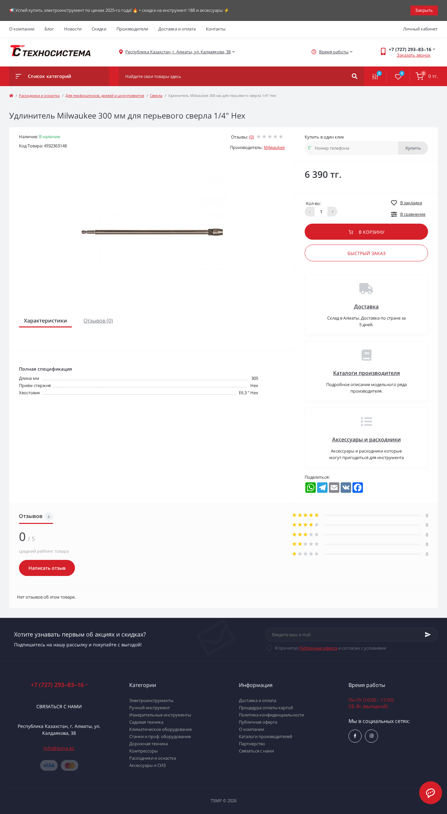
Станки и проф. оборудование (160, 736)
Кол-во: (313, 203)
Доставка (366, 306)
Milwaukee (274, 147)
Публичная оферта (318, 648)
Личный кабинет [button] (420, 29)
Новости (72, 29)
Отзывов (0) (98, 320)
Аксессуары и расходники (366, 439)
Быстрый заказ (366, 253)
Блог (49, 29)
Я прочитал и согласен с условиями (330, 648)
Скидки (99, 29)
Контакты (215, 29)
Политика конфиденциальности (271, 715)
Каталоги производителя (366, 373)
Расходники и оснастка (39, 95)
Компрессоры (143, 751)
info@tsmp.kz (59, 748)
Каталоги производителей (265, 736)
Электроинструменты (151, 700)
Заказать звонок (414, 55)
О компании (21, 29)
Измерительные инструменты (160, 715)
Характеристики (45, 320)
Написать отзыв (46, 568)
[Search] (354, 76)
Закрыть (424, 10)
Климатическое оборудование (160, 729)
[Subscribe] (428, 634)
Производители (132, 29)
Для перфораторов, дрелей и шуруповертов (104, 95)
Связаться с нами (59, 706)
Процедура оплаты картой (266, 708)
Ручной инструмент (149, 708)
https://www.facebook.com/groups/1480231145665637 (355, 736)
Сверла (156, 95)
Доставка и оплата (177, 29)
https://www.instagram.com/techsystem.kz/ (371, 736)
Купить (413, 148)
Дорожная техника (148, 744)
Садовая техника (146, 722)
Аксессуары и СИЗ (147, 765)
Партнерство (252, 744)
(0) (251, 137)
